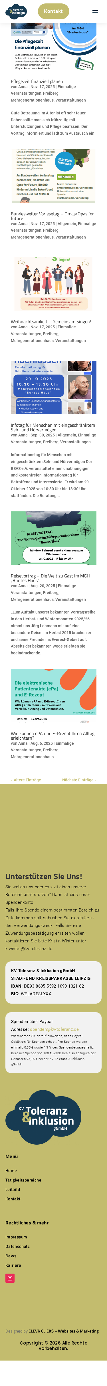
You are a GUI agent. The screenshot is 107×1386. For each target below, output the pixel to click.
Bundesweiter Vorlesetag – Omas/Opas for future (52, 216)
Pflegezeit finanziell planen (37, 81)
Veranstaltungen (70, 100)
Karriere (13, 1265)
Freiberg (50, 93)
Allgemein (67, 223)
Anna (23, 86)
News (11, 1255)
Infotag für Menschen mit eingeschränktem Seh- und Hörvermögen (53, 427)
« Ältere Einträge (26, 780)
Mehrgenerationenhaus (32, 100)
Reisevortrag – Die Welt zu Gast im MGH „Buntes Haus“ (50, 578)
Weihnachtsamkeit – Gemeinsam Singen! (51, 321)
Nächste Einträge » (79, 780)
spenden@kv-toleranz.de (54, 1029)
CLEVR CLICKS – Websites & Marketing (64, 1331)
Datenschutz (17, 1246)
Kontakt (53, 11)
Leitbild (12, 1189)
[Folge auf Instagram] (10, 1278)
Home (11, 1170)
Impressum (16, 1237)
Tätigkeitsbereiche (23, 1180)
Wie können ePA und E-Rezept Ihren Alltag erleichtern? (52, 735)
